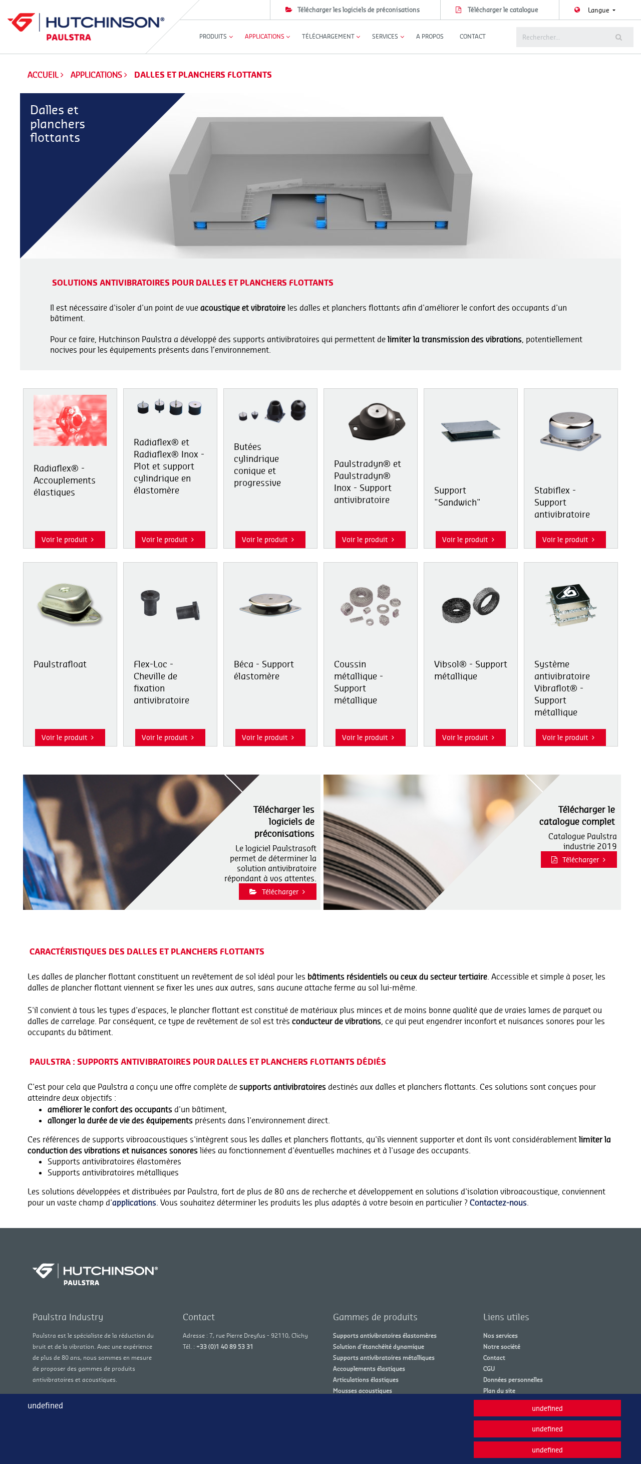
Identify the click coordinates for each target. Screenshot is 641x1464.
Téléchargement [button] (328, 36)
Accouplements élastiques (369, 1368)
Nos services (500, 1335)
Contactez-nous (498, 1202)
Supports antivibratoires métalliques (384, 1357)
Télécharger (280, 891)
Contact (473, 36)
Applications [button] (264, 36)
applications (134, 1202)
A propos (430, 36)
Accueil (43, 75)
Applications (97, 75)
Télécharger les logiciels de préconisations (358, 10)
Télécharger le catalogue (503, 10)
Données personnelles (513, 1379)
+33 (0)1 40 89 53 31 (224, 1346)
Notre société (501, 1346)
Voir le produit (64, 539)
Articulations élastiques (366, 1379)
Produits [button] (213, 36)
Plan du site (499, 1390)
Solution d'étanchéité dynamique (378, 1346)
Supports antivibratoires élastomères (385, 1335)
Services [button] (385, 36)
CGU (489, 1368)
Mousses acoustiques (362, 1390)
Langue (599, 10)
